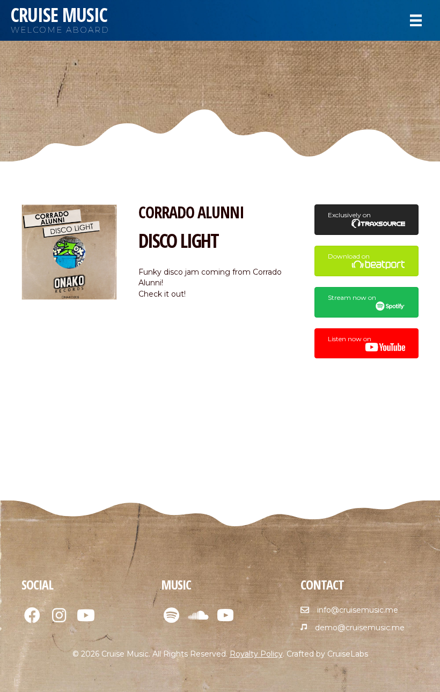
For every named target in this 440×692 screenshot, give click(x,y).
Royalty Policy (256, 654)
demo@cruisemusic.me (360, 627)
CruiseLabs (347, 654)
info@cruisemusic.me (357, 610)
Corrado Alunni (191, 212)
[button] (32, 615)
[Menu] (415, 20)
